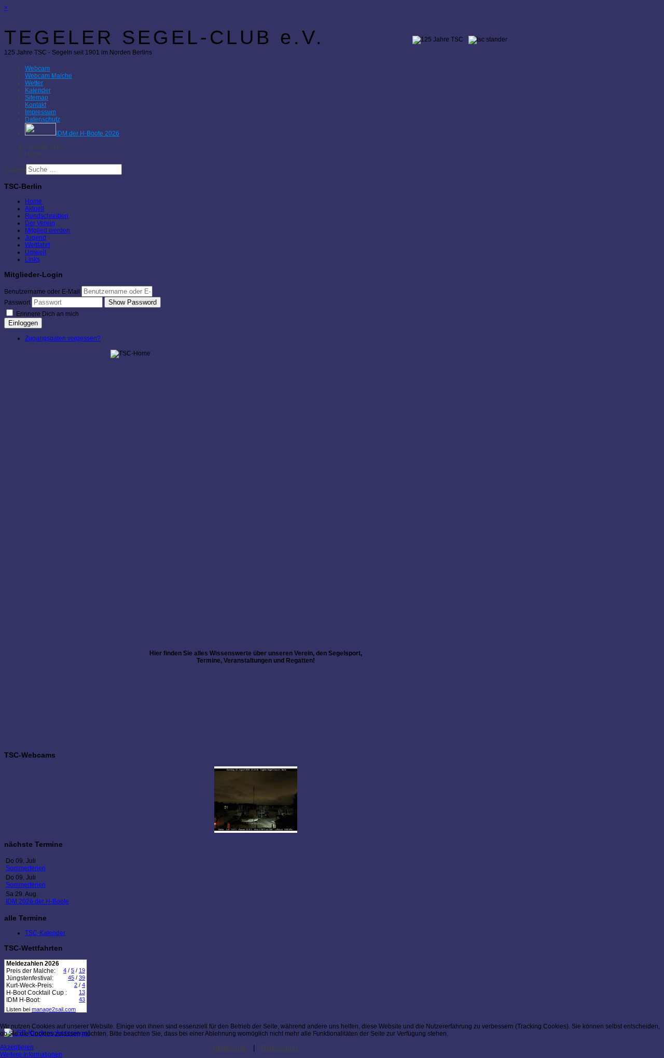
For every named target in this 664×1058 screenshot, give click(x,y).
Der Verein (40, 223)
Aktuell (34, 208)
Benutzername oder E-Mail (42, 291)
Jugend (35, 237)
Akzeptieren (17, 1047)
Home (33, 201)
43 (82, 999)
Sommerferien (26, 868)
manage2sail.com (54, 1009)
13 (82, 992)
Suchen (15, 169)
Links (32, 259)
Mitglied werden (47, 230)
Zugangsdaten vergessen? (63, 338)
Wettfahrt (37, 245)
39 (82, 977)
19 (82, 970)
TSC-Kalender (45, 933)
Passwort (17, 302)
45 (71, 977)
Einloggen (23, 323)
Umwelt (35, 252)
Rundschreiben (46, 215)
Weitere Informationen (31, 1054)
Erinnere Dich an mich (47, 314)
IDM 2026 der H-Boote (37, 901)
